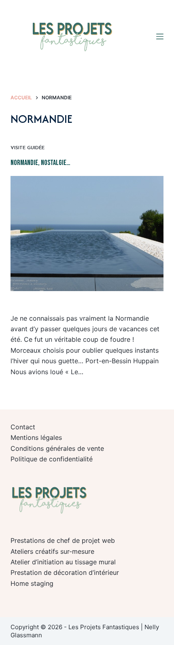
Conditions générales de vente (57, 448)
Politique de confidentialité (52, 459)
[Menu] (159, 36)
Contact (23, 427)
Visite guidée (28, 148)
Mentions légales (36, 437)
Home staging (32, 583)
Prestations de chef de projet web (63, 540)
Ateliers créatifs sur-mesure (52, 551)
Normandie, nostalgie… (40, 163)
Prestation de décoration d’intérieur (65, 572)
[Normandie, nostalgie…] (87, 233)
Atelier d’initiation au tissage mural (63, 562)
